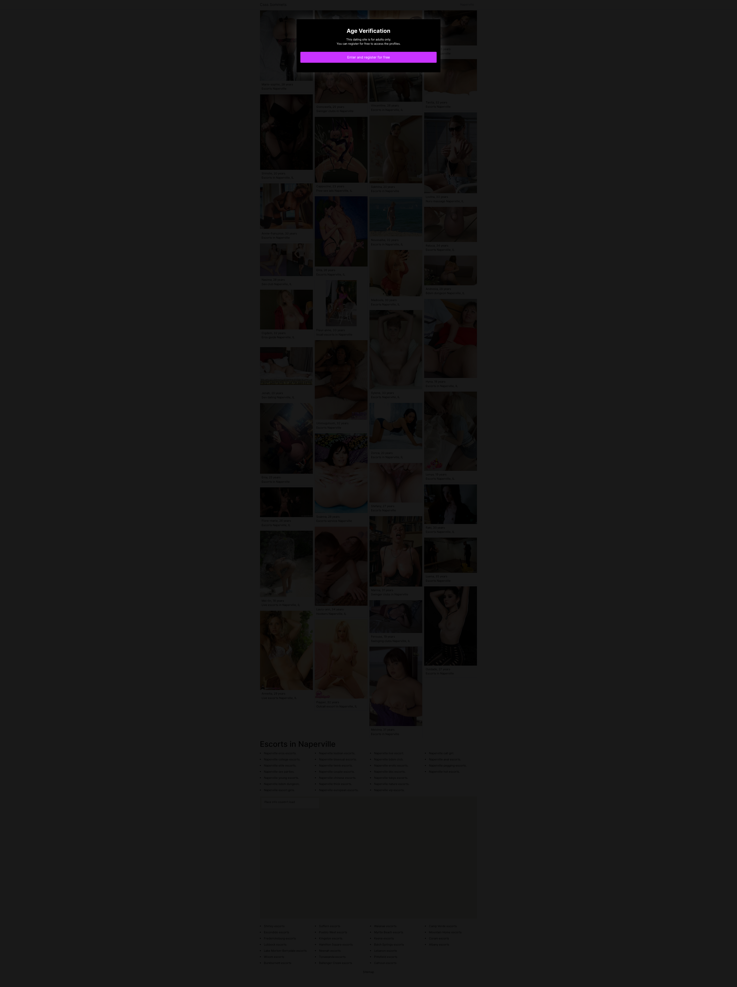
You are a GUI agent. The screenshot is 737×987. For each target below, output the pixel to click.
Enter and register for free (368, 57)
